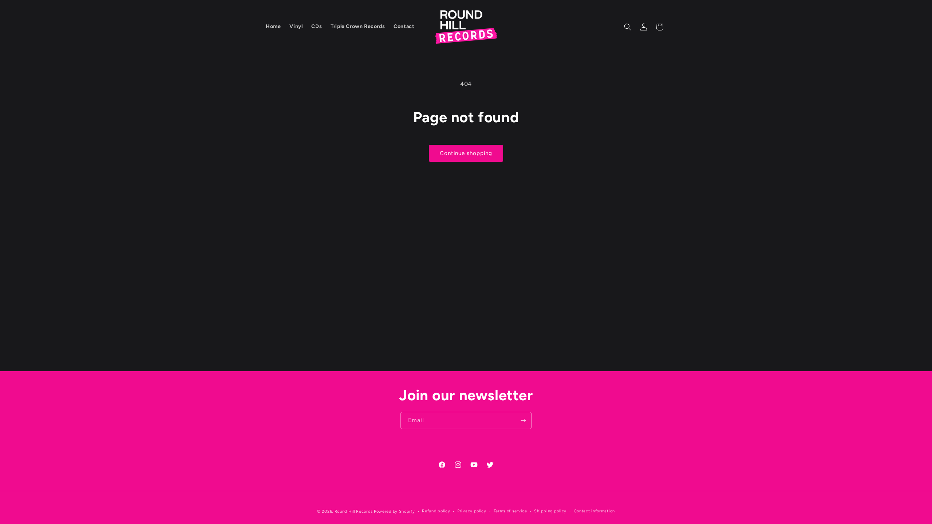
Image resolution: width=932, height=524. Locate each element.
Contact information (594, 511)
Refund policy (436, 511)
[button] (628, 27)
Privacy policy (471, 511)
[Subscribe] (523, 420)
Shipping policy (550, 511)
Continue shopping (466, 153)
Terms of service (510, 511)
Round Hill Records (354, 511)
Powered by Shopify (394, 511)
